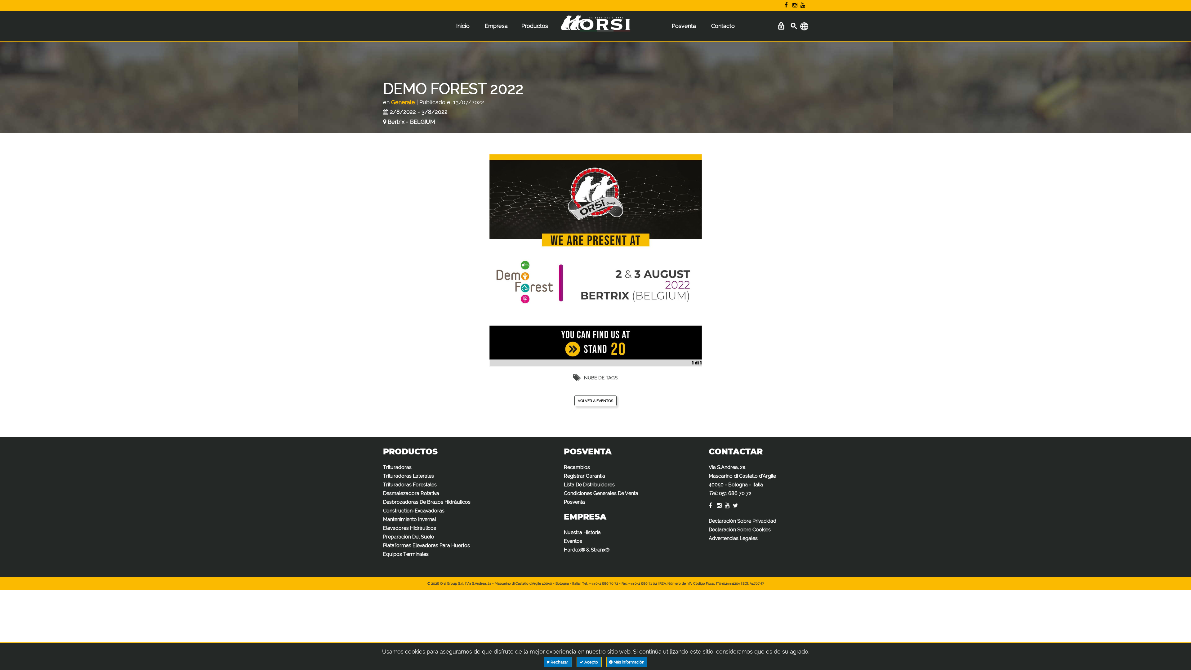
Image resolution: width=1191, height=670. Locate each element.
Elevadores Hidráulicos (409, 528)
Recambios (577, 467)
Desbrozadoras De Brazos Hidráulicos (427, 502)
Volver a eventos (595, 401)
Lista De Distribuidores (589, 485)
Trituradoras (397, 467)
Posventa (684, 26)
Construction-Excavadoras (413, 511)
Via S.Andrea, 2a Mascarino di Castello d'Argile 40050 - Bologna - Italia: (742, 480)
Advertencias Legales (733, 538)
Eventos (573, 541)
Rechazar (559, 662)
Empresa (496, 26)
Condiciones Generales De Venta (601, 493)
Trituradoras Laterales (408, 476)
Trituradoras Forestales (410, 485)
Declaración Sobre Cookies (740, 530)
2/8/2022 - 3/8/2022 (419, 112)
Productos (534, 26)
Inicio (463, 26)
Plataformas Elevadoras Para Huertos (426, 545)
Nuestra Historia (582, 532)
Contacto (723, 26)
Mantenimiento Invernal (409, 519)
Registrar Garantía (584, 476)
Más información (629, 662)
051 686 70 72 (735, 493)
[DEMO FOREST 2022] (595, 260)
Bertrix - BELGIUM (411, 121)
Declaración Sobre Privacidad (742, 521)
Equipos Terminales (406, 554)
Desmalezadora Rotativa (411, 493)
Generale (403, 102)
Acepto (591, 662)
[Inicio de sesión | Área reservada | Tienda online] (781, 26)
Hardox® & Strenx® (586, 550)
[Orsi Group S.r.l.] (595, 27)
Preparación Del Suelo (408, 537)
